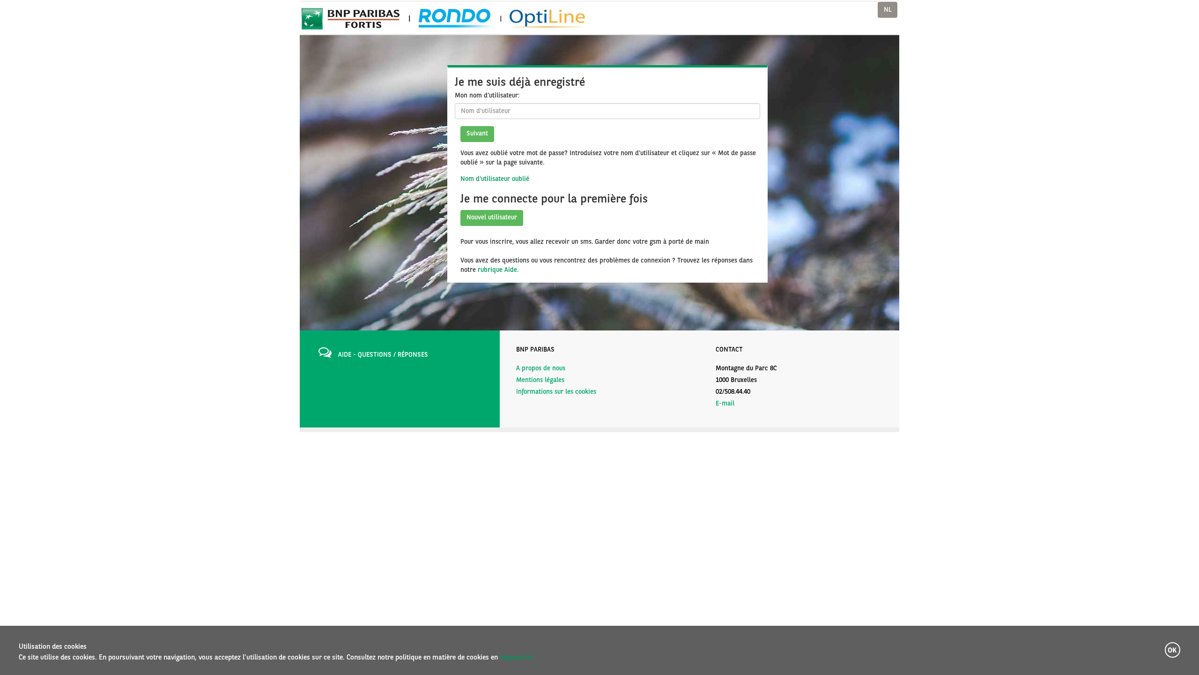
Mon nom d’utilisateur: (487, 95)
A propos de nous (540, 368)
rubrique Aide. (498, 270)
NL (887, 10)
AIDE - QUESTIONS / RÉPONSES (383, 355)
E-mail (725, 403)
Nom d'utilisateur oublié (494, 179)
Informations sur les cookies (556, 392)
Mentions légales (540, 380)
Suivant (477, 133)
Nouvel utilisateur (491, 217)
